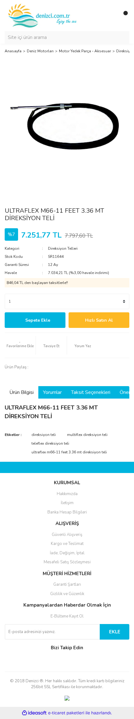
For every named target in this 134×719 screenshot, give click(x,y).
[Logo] (43, 15)
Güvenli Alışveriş (67, 534)
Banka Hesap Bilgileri (67, 512)
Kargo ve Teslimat (67, 543)
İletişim (67, 503)
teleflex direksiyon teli (50, 443)
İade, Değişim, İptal (67, 553)
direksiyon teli (43, 434)
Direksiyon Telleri (63, 248)
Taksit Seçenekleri (90, 392)
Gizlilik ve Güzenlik (67, 594)
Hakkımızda (67, 494)
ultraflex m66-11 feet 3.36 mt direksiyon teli (69, 452)
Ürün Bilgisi (21, 392)
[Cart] (123, 15)
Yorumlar (52, 392)
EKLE (114, 632)
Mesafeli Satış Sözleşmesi (67, 562)
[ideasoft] (34, 713)
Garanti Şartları (67, 584)
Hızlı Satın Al (99, 320)
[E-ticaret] (66, 713)
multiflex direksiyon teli (87, 434)
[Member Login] (110, 15)
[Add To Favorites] (20, 345)
